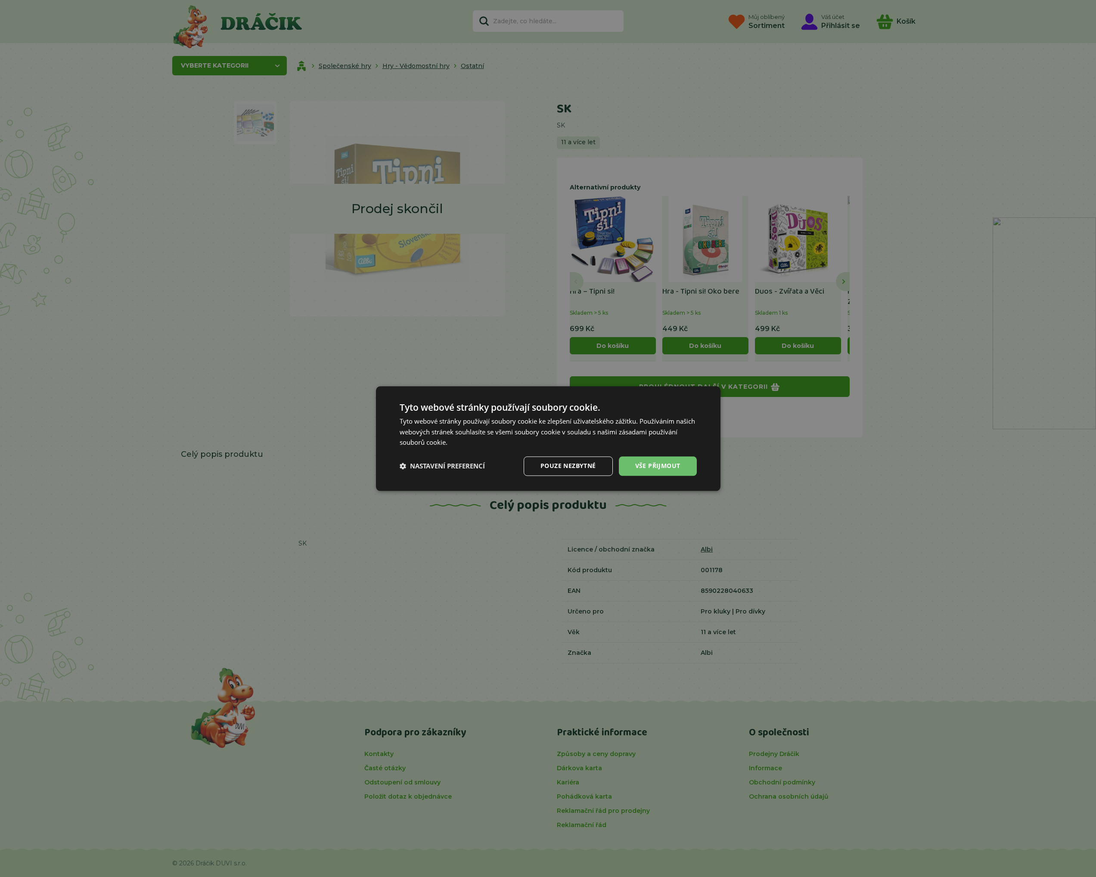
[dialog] (548, 438)
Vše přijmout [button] (657, 466)
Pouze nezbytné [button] (568, 466)
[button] (442, 466)
